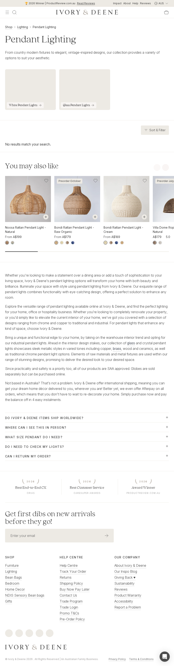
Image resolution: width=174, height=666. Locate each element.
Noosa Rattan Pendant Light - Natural (25, 230)
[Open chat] (165, 657)
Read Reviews (86, 3)
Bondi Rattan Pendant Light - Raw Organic (74, 230)
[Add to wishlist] (46, 181)
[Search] (14, 12)
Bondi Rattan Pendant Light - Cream (123, 230)
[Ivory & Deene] (87, 647)
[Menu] (7, 12)
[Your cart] (166, 12)
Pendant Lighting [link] (44, 27)
